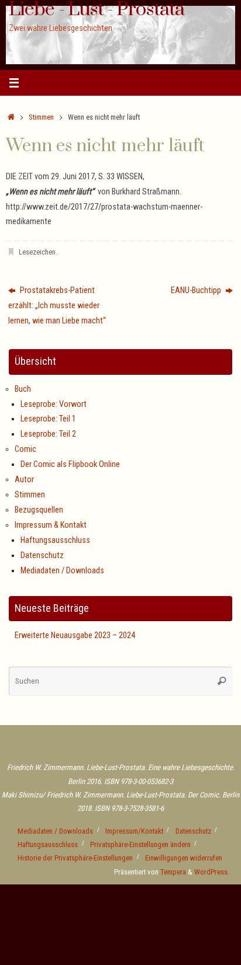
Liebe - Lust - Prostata (96, 9)
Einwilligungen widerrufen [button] (183, 857)
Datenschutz (42, 555)
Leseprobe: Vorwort (53, 404)
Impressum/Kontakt (134, 831)
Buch (23, 389)
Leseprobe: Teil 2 (48, 434)
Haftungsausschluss (55, 540)
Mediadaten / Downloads (62, 571)
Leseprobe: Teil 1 (48, 419)
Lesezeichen (37, 252)
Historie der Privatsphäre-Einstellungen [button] (75, 857)
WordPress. (211, 872)
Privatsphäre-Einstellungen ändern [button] (140, 844)
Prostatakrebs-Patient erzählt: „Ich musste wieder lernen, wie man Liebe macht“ (57, 305)
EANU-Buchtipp (197, 290)
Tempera (173, 872)
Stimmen (41, 117)
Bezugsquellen (39, 510)
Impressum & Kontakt (51, 525)
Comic (25, 449)
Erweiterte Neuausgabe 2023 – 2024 (75, 635)
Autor (24, 480)
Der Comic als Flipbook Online (70, 464)
